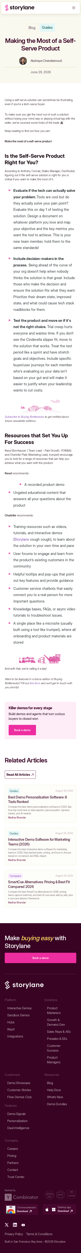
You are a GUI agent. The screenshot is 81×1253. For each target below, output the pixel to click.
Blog (32, 28)
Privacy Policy (14, 1234)
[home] (20, 8)
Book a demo (22, 730)
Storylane (21, 539)
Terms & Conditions (39, 1234)
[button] (74, 8)
